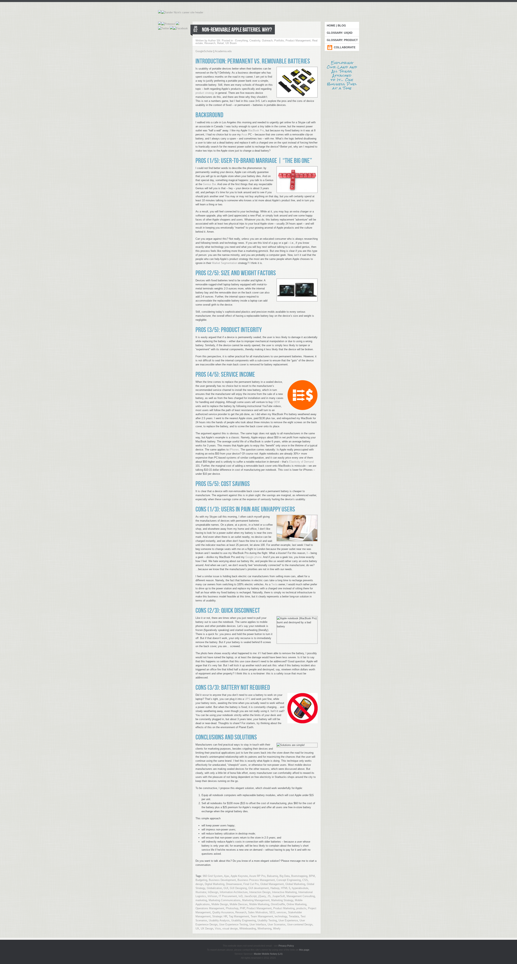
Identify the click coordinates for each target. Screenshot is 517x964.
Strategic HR (219, 916)
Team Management (262, 916)
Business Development (222, 880)
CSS (305, 880)
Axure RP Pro (257, 876)
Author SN (214, 40)
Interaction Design (259, 892)
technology (281, 916)
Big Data (285, 876)
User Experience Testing (233, 924)
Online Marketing (296, 904)
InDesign (213, 892)
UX (197, 928)
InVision (212, 896)
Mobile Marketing (259, 904)
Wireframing (264, 928)
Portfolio (279, 40)
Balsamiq (272, 876)
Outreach (267, 40)
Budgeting (201, 880)
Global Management (272, 884)
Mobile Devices (239, 904)
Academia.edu (223, 51)
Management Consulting (301, 896)
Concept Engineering (288, 880)
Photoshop (232, 908)
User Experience (288, 920)
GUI (226, 888)
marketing (201, 900)
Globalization (214, 888)
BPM (312, 876)
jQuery (262, 896)
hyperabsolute (300, 888)
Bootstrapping (299, 876)
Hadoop (274, 888)
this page (304, 949)
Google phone (253, 557)
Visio (218, 928)
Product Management (298, 40)
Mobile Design (219, 904)
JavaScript (250, 896)
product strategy (204, 92)
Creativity (254, 40)
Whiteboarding (247, 928)
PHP (242, 908)
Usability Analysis (219, 920)
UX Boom (231, 43)
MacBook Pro (256, 130)
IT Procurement (228, 896)
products (301, 908)
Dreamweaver (234, 884)
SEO (272, 912)
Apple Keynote (239, 876)
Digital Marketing (214, 884)
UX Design (207, 928)
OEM (277, 402)
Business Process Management (256, 880)
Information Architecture (234, 892)
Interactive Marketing (284, 892)
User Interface (257, 924)
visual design (230, 928)
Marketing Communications (225, 900)
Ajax (226, 876)
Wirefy (277, 928)
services (281, 912)
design (199, 884)
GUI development (258, 888)
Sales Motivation (258, 912)
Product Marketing (284, 908)
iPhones (234, 449)
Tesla (274, 584)
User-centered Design (299, 924)
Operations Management (209, 908)
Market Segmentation (224, 263)
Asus (244, 134)
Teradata (294, 916)
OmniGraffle (278, 904)
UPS (247, 698)
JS (269, 896)
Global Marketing (295, 884)
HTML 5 (285, 888)
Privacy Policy (286, 945)
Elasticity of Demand (301, 461)
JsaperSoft (278, 896)
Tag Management (239, 916)
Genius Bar (209, 184)
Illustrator (200, 892)
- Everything (241, 40)
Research (209, 43)
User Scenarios (277, 924)
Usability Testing (267, 920)
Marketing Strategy (282, 900)
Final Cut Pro (251, 884)
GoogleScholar (204, 51)
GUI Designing (238, 888)
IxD (241, 896)
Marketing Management (256, 900)
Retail (220, 43)
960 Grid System (213, 876)
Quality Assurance (223, 912)
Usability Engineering (243, 920)
